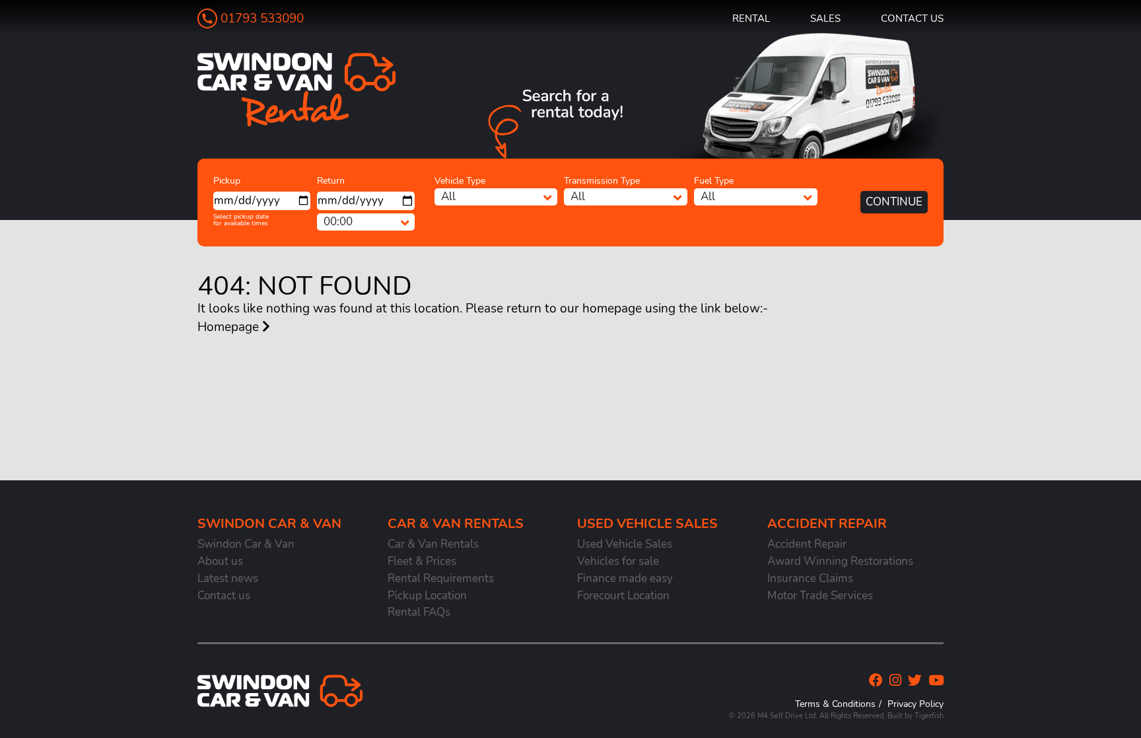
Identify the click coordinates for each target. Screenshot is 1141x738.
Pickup (226, 180)
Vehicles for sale (618, 561)
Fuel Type (714, 180)
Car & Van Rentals (433, 544)
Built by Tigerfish (915, 716)
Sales (825, 18)
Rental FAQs (419, 612)
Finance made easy (625, 578)
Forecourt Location (623, 595)
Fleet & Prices (422, 561)
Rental (751, 18)
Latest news (227, 578)
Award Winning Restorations (840, 561)
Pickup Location (427, 595)
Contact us (912, 18)
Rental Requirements (441, 578)
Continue (894, 201)
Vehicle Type (459, 180)
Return (331, 180)
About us (220, 561)
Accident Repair (807, 544)
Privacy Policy (915, 703)
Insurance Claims (810, 578)
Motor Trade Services (820, 595)
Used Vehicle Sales (624, 544)
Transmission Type (602, 180)
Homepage (229, 327)
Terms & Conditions (835, 703)
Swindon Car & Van (245, 544)
